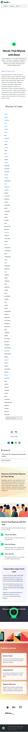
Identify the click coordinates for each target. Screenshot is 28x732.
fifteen (6, 375)
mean (5, 114)
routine (6, 162)
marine (6, 156)
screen (6, 129)
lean (5, 123)
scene (6, 141)
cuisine (6, 178)
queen (6, 147)
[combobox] (14, 418)
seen (5, 272)
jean (5, 262)
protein (6, 174)
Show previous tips (5, 460)
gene (5, 153)
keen (5, 126)
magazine (7, 187)
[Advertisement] (14, 23)
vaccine (6, 232)
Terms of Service (12, 726)
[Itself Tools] (14, 711)
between (6, 138)
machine (6, 120)
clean (5, 132)
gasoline (6, 351)
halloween (7, 196)
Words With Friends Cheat (15, 577)
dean (5, 184)
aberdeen (7, 378)
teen (5, 244)
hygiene (6, 190)
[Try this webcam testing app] (14, 614)
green (6, 117)
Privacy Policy (20, 726)
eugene (6, 360)
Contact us (14, 729)
